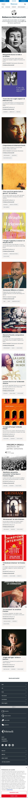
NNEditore (18, 111)
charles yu (19, 575)
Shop (3, 737)
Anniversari (14, 155)
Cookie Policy (10, 789)
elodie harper (5, 438)
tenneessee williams (16, 301)
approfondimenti (6, 155)
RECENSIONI (8, 7)
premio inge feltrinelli (14, 253)
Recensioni (5, 111)
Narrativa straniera (14, 204)
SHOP (5, 1)
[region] (14, 782)
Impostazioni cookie (14, 792)
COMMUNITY (23, 1)
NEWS (3, 7)
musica (13, 348)
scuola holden (6, 256)
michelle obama (12, 393)
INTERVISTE (14, 7)
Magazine (4, 739)
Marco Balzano (6, 669)
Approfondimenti (6, 348)
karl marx (5, 485)
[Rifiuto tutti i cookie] (26, 767)
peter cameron (6, 207)
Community (5, 741)
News (4, 301)
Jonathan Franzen (6, 621)
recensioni (13, 438)
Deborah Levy (12, 111)
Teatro (9, 301)
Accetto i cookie (14, 796)
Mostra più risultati (14, 678)
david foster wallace (7, 157)
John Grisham (6, 529)
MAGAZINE (14, 1)
